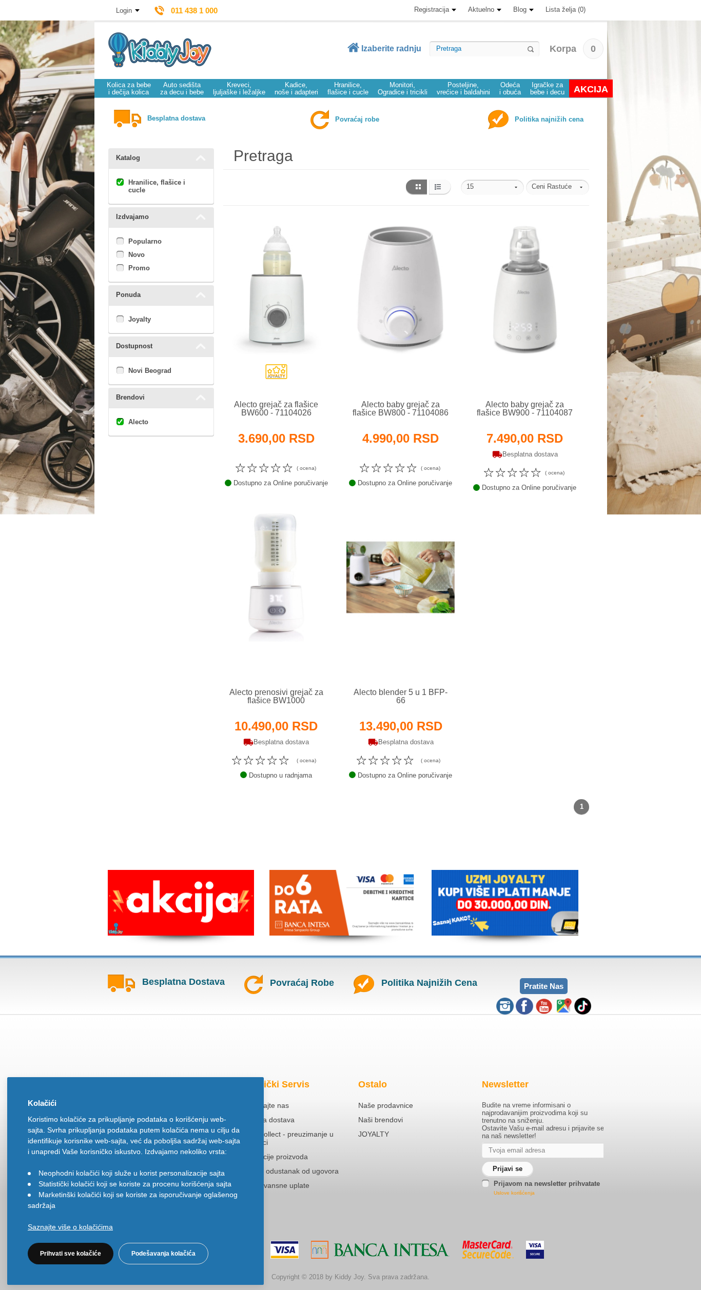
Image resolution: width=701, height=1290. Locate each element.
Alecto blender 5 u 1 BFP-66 (400, 696)
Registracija (431, 9)
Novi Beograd (149, 370)
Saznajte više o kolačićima (70, 1227)
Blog (520, 9)
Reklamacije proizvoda (271, 1157)
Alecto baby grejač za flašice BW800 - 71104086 (401, 408)
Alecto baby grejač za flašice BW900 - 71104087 (525, 408)
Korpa (573, 49)
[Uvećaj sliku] (254, 376)
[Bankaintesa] (380, 1250)
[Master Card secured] (488, 1249)
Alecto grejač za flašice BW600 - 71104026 (276, 408)
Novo (136, 255)
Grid (416, 187)
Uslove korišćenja (514, 1193)
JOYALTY (373, 1134)
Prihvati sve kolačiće (70, 1253)
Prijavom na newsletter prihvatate (547, 1183)
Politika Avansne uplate (272, 1185)
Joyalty (139, 319)
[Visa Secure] (535, 1250)
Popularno (145, 241)
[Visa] (284, 1250)
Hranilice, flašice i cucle (156, 186)
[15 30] (492, 187)
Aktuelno (481, 9)
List (440, 187)
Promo (139, 268)
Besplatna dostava (265, 1120)
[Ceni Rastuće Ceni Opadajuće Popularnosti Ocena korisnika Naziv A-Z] (557, 187)
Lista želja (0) (566, 9)
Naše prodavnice (385, 1105)
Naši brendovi (380, 1120)
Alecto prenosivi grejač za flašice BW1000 (276, 696)
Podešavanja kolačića (163, 1253)
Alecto (138, 422)
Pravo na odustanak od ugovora (287, 1171)
